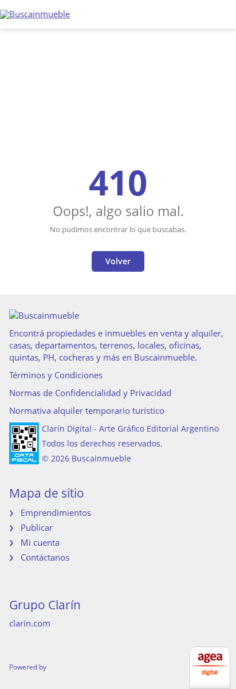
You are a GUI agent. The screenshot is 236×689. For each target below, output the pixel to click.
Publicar (37, 527)
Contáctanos (45, 557)
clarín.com (29, 623)
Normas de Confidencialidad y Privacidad (90, 392)
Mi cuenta (40, 542)
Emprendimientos (56, 512)
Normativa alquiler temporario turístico (86, 410)
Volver (118, 261)
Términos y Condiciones (56, 375)
